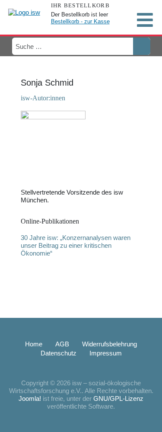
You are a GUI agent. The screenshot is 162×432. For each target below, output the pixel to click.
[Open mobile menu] (144, 20)
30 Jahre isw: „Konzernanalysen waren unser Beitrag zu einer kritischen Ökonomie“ (75, 245)
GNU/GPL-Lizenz (118, 398)
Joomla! (30, 398)
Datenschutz (58, 353)
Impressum (105, 353)
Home (33, 344)
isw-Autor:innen (43, 98)
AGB (62, 344)
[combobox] (72, 46)
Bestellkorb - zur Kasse (80, 21)
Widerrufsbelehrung (109, 344)
